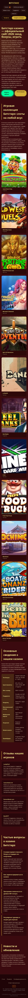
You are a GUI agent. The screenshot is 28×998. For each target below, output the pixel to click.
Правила (9, 979)
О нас (3, 979)
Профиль (6, 18)
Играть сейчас (6, 93)
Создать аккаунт (19, 18)
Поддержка (16, 10)
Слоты (23, 10)
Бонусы (7, 7)
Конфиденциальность (20, 979)
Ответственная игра (14, 983)
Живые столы (6, 10)
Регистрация (20, 92)
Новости (14, 13)
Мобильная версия (18, 7)
